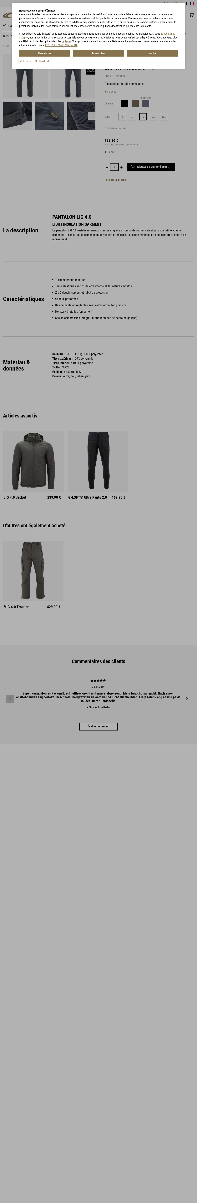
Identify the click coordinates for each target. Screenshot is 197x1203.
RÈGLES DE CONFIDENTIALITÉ (61, 45)
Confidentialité (25, 61)
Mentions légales (43, 61)
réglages (66, 41)
